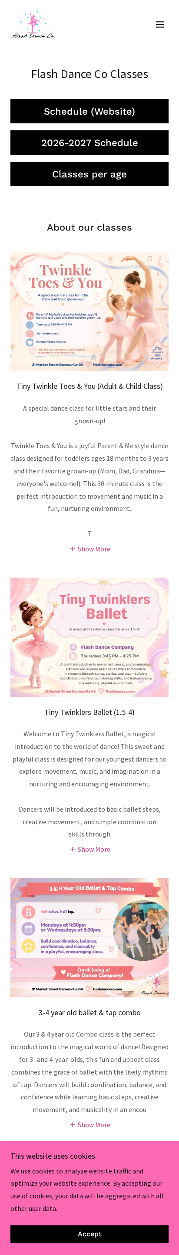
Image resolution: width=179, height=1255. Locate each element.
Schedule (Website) (89, 111)
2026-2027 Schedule (89, 142)
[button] (160, 24)
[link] (33, 24)
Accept (90, 1234)
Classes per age (89, 174)
